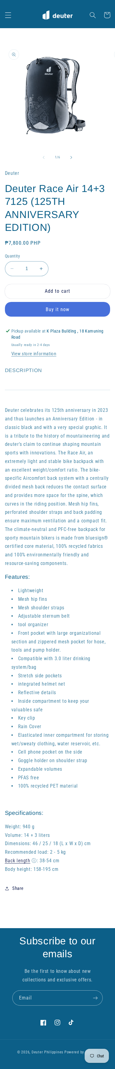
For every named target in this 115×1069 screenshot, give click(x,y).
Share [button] (18, 888)
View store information (33, 353)
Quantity (12, 256)
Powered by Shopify (81, 1052)
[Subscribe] (95, 997)
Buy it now (58, 309)
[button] (8, 15)
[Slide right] (71, 157)
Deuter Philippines (47, 1052)
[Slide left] (43, 157)
